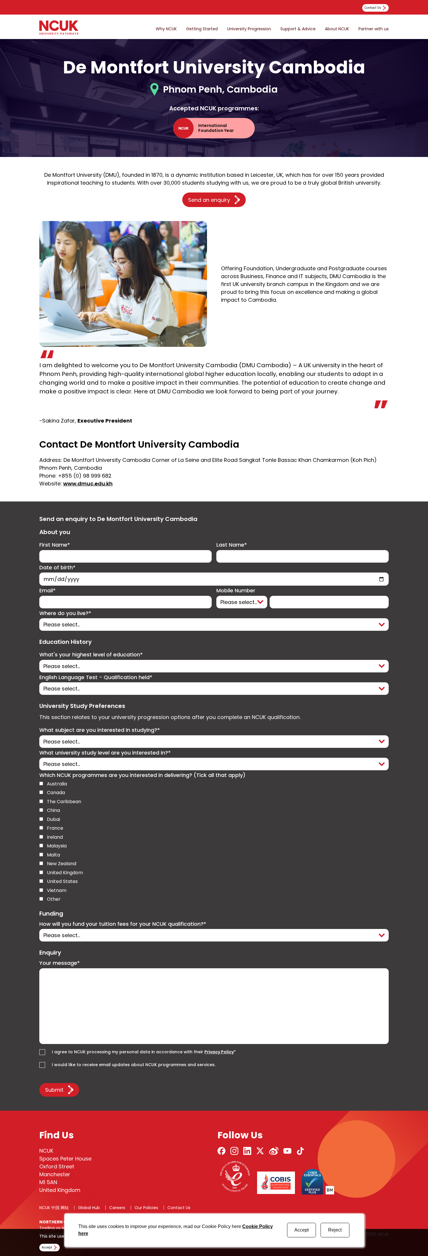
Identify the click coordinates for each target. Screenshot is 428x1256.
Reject (335, 1229)
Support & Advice (298, 29)
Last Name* (231, 545)
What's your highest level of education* (91, 654)
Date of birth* (57, 567)
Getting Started (202, 29)
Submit (54, 1090)
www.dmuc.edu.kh (88, 483)
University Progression (249, 29)
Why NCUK (166, 29)
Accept (301, 1229)
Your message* (59, 963)
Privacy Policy (219, 1052)
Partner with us (373, 29)
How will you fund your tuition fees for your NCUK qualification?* (122, 924)
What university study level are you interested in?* (105, 753)
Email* (47, 590)
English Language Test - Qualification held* (95, 677)
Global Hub (89, 1208)
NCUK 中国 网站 (54, 1208)
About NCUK (337, 29)
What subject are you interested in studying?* (99, 730)
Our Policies (146, 1208)
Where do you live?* (65, 613)
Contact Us (178, 1208)
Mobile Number (235, 590)
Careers (117, 1208)
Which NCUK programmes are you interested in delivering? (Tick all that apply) (142, 775)
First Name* (54, 545)
